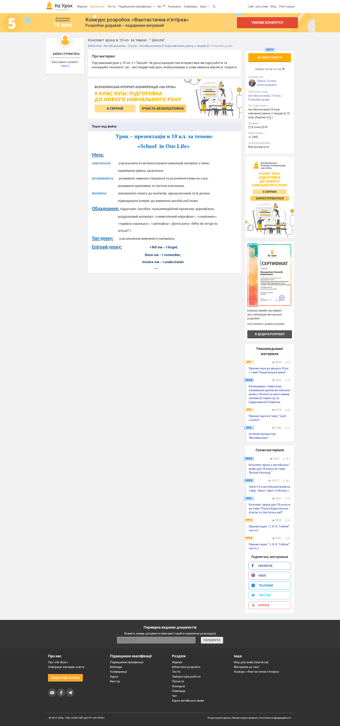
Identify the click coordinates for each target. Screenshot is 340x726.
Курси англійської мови (188, 700)
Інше (203, 6)
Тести (111, 6)
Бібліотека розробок (186, 667)
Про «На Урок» (58, 662)
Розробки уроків (258, 99)
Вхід (273, 6)
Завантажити (271, 57)
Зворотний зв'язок (65, 678)
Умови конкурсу (267, 22)
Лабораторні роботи (186, 676)
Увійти (65, 66)
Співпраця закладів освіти (66, 667)
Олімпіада (190, 6)
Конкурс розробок (137, 20)
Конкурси (174, 6)
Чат (161, 6)
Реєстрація (287, 6)
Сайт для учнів (258, 6)
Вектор (115, 681)
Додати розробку (271, 334)
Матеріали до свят (247, 667)
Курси (114, 676)
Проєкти (178, 681)
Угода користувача (218, 717)
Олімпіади (178, 691)
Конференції (118, 671)
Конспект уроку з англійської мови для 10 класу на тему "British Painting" (269, 468)
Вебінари (116, 667)
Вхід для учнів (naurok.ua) (251, 662)
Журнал (82, 6)
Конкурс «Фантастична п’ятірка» (256, 671)
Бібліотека (97, 6)
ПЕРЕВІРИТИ (212, 640)
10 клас (276, 95)
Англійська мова (259, 95)
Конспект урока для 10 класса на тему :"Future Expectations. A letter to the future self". (269, 508)
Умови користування (244, 717)
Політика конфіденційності (275, 717)
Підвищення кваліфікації (135, 6)
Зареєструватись (66, 53)
